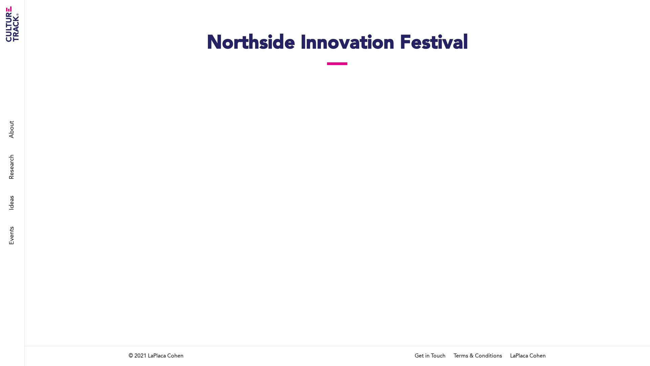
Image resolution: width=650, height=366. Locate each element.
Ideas (12, 203)
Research (12, 167)
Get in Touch (430, 356)
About (12, 130)
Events (12, 236)
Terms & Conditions (478, 356)
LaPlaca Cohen (528, 356)
